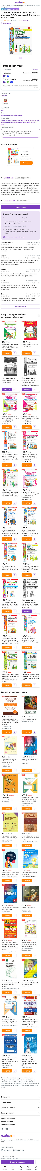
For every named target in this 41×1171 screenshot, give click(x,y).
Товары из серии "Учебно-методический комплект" (13, 315)
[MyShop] (7, 1137)
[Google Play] (18, 1150)
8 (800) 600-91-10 (8, 1118)
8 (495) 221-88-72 (7, 1121)
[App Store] (5, 1150)
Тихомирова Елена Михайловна (26, 159)
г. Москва (35, 69)
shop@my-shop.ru (8, 1124)
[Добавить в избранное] (17, 149)
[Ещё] (37, 1162)
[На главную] (20, 3)
